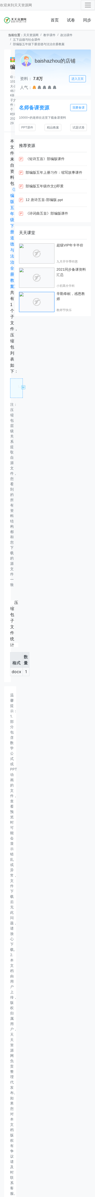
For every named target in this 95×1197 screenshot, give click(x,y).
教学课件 (49, 35)
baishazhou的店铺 (55, 61)
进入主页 (77, 79)
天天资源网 (23, 5)
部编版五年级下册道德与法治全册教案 (39, 44)
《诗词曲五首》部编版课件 (47, 213)
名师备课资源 (34, 107)
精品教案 (53, 127)
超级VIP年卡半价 (69, 245)
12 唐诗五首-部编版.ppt (44, 200)
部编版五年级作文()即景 (45, 186)
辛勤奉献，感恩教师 (70, 296)
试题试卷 (78, 127)
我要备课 (78, 107)
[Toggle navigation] (88, 5)
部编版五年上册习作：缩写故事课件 (54, 172)
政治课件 (66, 35)
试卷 (71, 20)
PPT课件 (27, 127)
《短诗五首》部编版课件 (45, 159)
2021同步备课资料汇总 (71, 272)
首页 (55, 20)
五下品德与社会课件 (26, 39)
